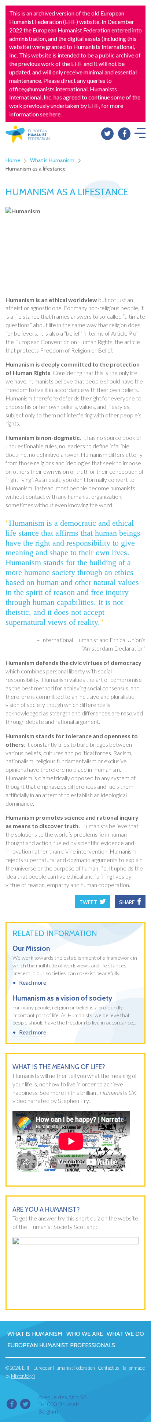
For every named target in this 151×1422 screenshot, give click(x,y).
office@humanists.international (48, 88)
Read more (32, 982)
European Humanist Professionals (61, 1345)
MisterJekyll (23, 1376)
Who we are (84, 1333)
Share (127, 902)
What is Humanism (52, 160)
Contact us (108, 1368)
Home (12, 160)
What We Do (125, 1333)
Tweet (88, 902)
